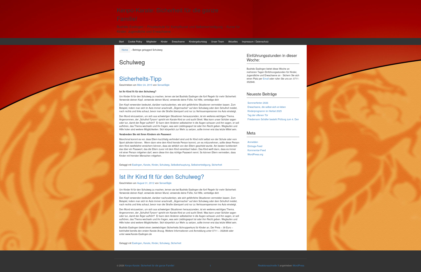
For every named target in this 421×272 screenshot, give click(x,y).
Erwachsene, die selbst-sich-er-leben (267, 107)
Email (266, 78)
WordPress (298, 265)
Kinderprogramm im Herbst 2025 (265, 111)
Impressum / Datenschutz (255, 41)
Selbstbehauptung (180, 164)
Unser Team (217, 41)
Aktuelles (233, 41)
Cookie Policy (135, 41)
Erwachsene (178, 41)
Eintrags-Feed (255, 146)
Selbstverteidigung (200, 164)
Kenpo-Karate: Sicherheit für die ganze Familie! (149, 265)
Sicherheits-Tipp (140, 78)
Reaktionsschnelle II (268, 265)
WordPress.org (255, 154)
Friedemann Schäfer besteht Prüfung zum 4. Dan (273, 119)
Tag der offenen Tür (258, 115)
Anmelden (253, 142)
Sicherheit (217, 164)
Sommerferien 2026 (258, 102)
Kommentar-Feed (257, 150)
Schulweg (165, 164)
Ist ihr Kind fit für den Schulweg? (161, 176)
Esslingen (137, 164)
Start (121, 41)
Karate (146, 164)
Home (125, 49)
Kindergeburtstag (198, 41)
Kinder (164, 41)
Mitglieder (151, 41)
